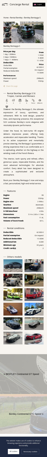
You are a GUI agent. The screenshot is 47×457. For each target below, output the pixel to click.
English (39, 4)
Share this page (12, 86)
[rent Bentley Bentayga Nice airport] (27, 32)
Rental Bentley (16, 17)
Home (6, 17)
